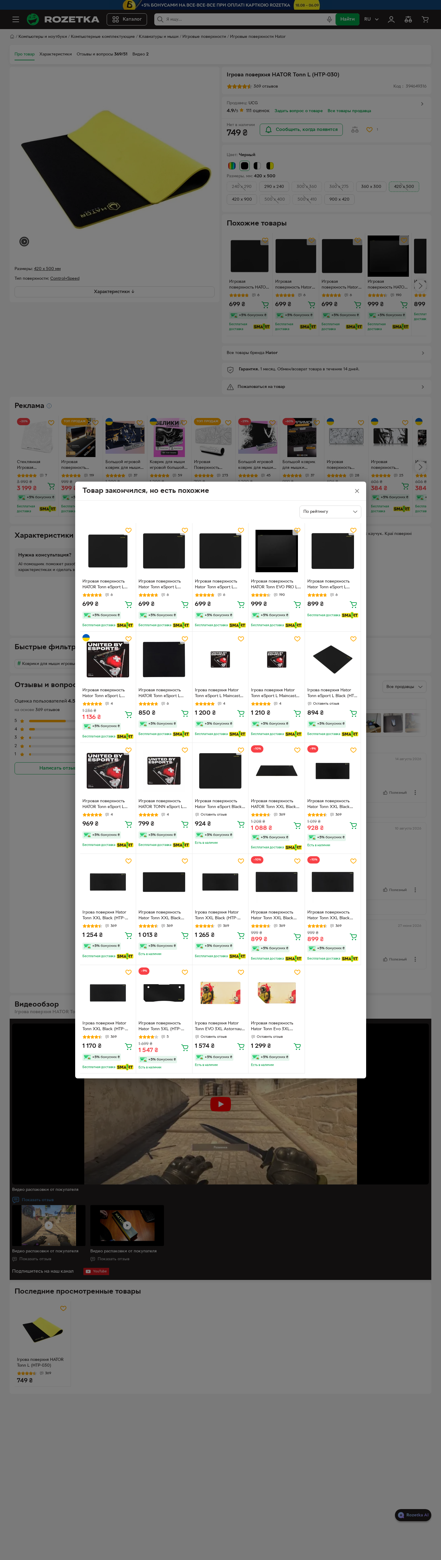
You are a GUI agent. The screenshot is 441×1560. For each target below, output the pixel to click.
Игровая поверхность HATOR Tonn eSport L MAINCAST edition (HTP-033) (106, 804)
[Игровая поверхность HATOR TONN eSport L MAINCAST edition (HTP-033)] (164, 771)
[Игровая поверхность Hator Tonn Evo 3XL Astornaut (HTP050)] (276, 993)
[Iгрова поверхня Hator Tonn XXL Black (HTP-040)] (108, 993)
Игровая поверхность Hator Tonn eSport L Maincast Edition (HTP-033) (104, 693)
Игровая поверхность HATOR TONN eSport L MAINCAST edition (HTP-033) (163, 804)
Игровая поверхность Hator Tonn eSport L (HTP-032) (160, 585)
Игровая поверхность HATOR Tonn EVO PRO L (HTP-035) (274, 585)
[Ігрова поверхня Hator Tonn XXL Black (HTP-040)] (108, 881)
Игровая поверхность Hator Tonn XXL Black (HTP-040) (328, 804)
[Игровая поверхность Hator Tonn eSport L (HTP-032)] (164, 551)
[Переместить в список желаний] (128, 530)
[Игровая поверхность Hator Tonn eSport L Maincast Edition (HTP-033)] (108, 659)
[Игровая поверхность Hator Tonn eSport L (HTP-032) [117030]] (333, 551)
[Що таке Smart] (125, 625)
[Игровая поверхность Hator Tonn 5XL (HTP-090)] (164, 993)
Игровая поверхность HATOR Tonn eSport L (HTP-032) (103, 585)
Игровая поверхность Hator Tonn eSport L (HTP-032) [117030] (328, 585)
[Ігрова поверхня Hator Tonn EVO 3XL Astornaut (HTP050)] (220, 993)
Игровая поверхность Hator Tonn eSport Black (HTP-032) (218, 804)
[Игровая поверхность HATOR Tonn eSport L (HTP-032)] (108, 551)
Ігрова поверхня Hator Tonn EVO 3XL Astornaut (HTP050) (219, 1026)
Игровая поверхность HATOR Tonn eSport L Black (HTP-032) (160, 693)
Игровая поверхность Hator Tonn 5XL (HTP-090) (160, 1026)
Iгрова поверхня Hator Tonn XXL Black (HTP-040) (104, 1026)
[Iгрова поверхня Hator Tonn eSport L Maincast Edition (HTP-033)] (220, 659)
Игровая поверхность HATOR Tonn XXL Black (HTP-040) (273, 804)
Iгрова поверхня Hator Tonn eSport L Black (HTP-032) (332, 693)
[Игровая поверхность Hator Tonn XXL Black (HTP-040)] (333, 771)
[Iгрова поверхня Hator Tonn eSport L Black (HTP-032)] (333, 659)
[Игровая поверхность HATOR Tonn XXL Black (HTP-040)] (276, 771)
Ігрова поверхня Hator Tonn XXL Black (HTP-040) (104, 915)
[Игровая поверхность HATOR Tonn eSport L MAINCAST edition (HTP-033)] (108, 771)
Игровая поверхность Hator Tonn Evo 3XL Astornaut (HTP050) (272, 1026)
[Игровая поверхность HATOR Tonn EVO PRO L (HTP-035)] (276, 551)
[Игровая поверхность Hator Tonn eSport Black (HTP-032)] (220, 771)
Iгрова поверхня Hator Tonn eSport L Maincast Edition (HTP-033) (217, 693)
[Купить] (128, 604)
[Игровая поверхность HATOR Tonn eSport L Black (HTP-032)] (164, 659)
